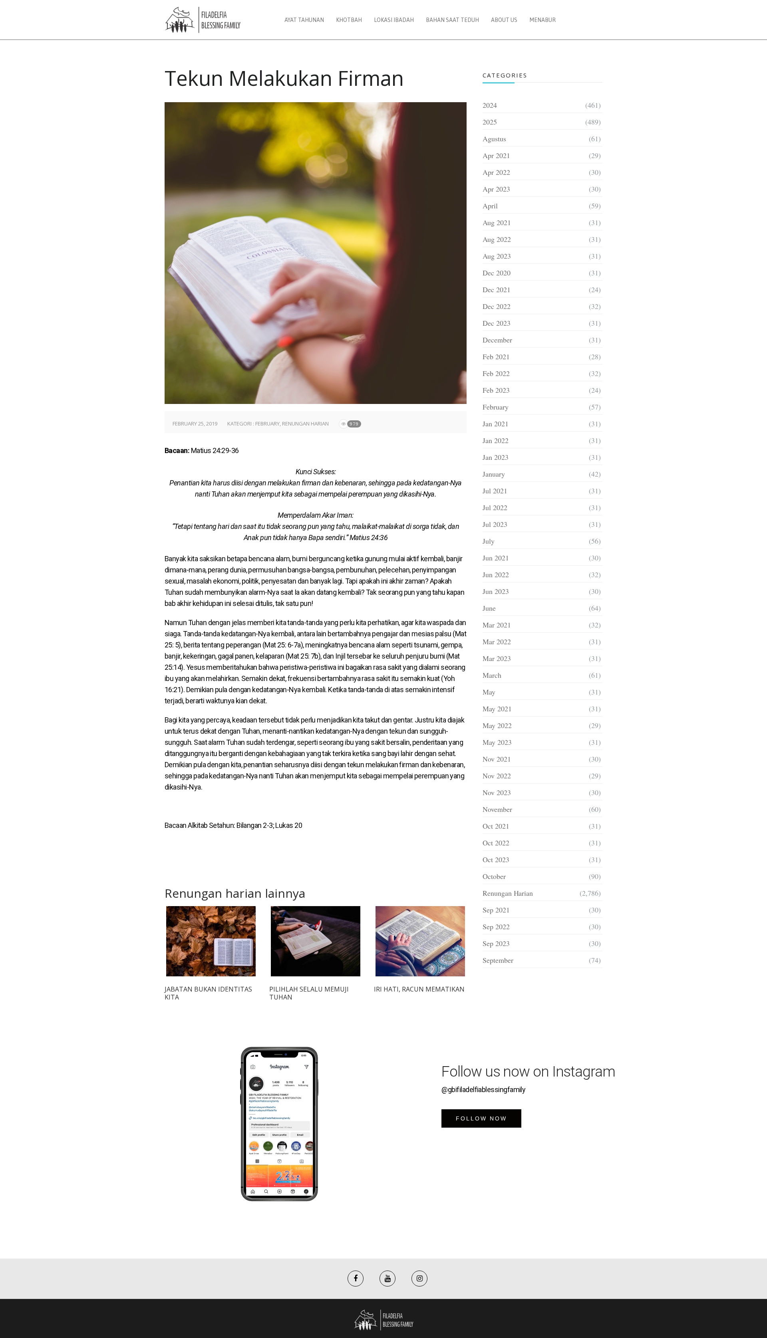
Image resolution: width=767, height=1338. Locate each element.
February (267, 423)
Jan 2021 (496, 423)
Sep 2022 (496, 926)
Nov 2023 (497, 792)
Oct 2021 (496, 826)
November (497, 809)
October (494, 876)
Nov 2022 (497, 775)
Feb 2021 (496, 356)
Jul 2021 (495, 490)
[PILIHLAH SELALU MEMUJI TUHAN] (315, 941)
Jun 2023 (496, 591)
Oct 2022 (496, 842)
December (497, 339)
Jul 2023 (495, 524)
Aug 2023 (497, 256)
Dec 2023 (497, 323)
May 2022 (497, 725)
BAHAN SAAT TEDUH (452, 20)
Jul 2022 (495, 507)
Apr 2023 (496, 189)
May (489, 692)
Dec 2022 (497, 306)
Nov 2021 (497, 759)
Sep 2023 (496, 943)
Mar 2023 (497, 658)
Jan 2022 (496, 440)
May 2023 (497, 742)
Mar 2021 (497, 624)
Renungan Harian (305, 423)
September (498, 960)
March (492, 675)
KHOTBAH (349, 20)
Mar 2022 (497, 641)
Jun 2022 (496, 574)
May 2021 (497, 708)
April (490, 205)
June (489, 608)
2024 (490, 105)
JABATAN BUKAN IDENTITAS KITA (208, 993)
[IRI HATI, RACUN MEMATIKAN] (420, 941)
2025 (490, 122)
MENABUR (542, 20)
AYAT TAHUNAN (304, 20)
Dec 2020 (497, 272)
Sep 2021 (496, 909)
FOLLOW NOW (481, 1118)
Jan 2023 (496, 457)
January (494, 474)
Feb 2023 (496, 390)
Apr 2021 (496, 155)
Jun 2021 (496, 557)
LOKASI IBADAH (394, 20)
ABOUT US (504, 20)
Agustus (494, 138)
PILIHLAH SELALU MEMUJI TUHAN (309, 993)
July (489, 541)
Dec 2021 (497, 289)
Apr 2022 (496, 172)
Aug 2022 (497, 239)
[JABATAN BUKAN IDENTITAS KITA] (211, 941)
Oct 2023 (496, 859)
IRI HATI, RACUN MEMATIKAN (419, 989)
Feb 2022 (496, 373)
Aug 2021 (497, 222)
